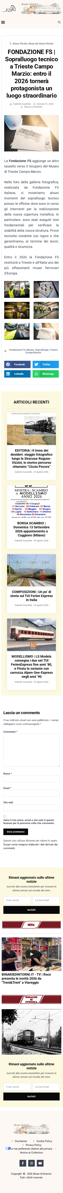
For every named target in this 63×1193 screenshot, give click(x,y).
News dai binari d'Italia (41, 43)
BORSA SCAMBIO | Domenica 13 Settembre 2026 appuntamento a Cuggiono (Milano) (31, 529)
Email (7, 788)
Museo (30, 349)
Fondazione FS (17, 349)
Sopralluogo (42, 349)
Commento (10, 731)
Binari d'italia (20, 43)
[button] (3, 22)
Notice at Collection (31, 1152)
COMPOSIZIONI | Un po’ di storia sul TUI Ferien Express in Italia (31, 596)
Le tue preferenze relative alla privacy (31, 1148)
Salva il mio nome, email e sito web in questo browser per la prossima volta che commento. (28, 822)
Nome (7, 773)
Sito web (8, 802)
